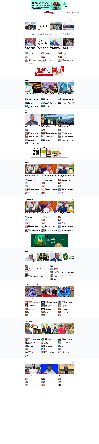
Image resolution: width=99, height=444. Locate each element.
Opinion (39, 20)
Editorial (29, 20)
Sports (36, 20)
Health (58, 20)
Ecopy (70, 20)
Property (42, 20)
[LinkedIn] (78, 12)
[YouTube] (73, 12)
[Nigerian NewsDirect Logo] (49, 12)
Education (61, 20)
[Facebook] (75, 12)
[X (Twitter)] (70, 12)
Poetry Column (66, 20)
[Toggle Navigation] (21, 12)
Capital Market (54, 20)
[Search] (23, 12)
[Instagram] (68, 12)
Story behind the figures (47, 20)
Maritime (33, 20)
